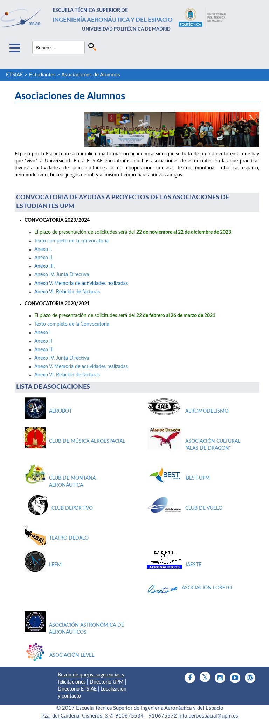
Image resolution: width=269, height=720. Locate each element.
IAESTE (193, 564)
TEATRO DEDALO (69, 538)
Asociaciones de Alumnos (90, 75)
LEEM (55, 564)
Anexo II (43, 341)
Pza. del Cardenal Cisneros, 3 (75, 716)
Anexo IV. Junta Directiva (61, 274)
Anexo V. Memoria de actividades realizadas (81, 366)
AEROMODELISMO (206, 411)
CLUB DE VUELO (203, 508)
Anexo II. (43, 257)
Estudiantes (42, 75)
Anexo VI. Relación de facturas (67, 375)
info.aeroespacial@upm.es (208, 716)
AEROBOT (60, 411)
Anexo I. (43, 249)
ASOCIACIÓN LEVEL (71, 655)
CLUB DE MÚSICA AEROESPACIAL (87, 441)
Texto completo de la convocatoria (71, 241)
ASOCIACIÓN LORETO (207, 588)
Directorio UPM (107, 682)
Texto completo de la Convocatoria (71, 324)
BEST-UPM (198, 478)
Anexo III (44, 349)
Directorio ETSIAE (77, 689)
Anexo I (42, 332)
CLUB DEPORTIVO (72, 508)
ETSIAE (14, 75)
